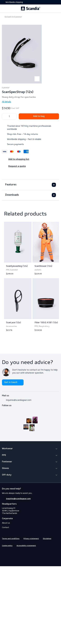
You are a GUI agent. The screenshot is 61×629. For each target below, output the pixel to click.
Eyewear (13, 17)
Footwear (7, 462)
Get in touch (10, 382)
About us (6, 523)
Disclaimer (47, 539)
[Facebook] (3, 409)
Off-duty (6, 475)
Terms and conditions (10, 539)
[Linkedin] (13, 551)
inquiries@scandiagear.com (18, 400)
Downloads (12, 195)
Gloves (5, 468)
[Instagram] (8, 409)
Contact (5, 527)
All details (6, 101)
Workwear (7, 449)
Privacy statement (31, 539)
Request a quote (17, 166)
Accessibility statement (26, 546)
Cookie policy (7, 546)
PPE (4, 455)
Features (10, 184)
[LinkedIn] (13, 409)
